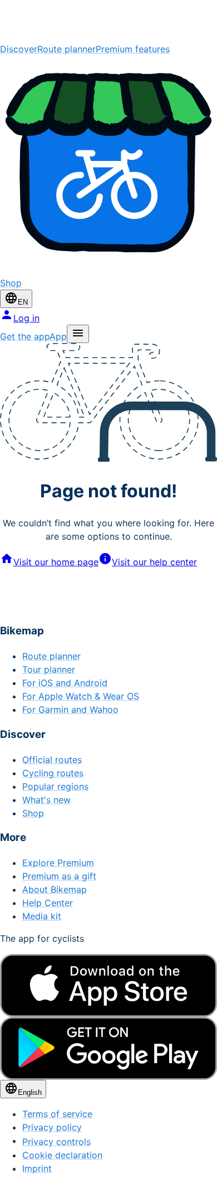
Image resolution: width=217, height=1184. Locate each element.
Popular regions (55, 786)
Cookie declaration (62, 1155)
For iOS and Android (64, 682)
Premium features (133, 49)
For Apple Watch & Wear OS (80, 696)
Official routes (52, 759)
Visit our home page (55, 561)
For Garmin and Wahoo (70, 709)
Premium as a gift (59, 876)
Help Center (47, 902)
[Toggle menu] (78, 334)
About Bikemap (54, 889)
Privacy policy (52, 1127)
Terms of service (57, 1113)
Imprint (37, 1168)
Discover (18, 49)
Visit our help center (154, 561)
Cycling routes (52, 773)
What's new (46, 799)
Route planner (66, 49)
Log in (26, 318)
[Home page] (108, 21)
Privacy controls (56, 1141)
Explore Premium (58, 862)
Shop (33, 813)
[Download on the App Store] (108, 985)
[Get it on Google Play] (108, 1048)
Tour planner (48, 669)
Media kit (41, 916)
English (30, 1092)
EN (23, 302)
